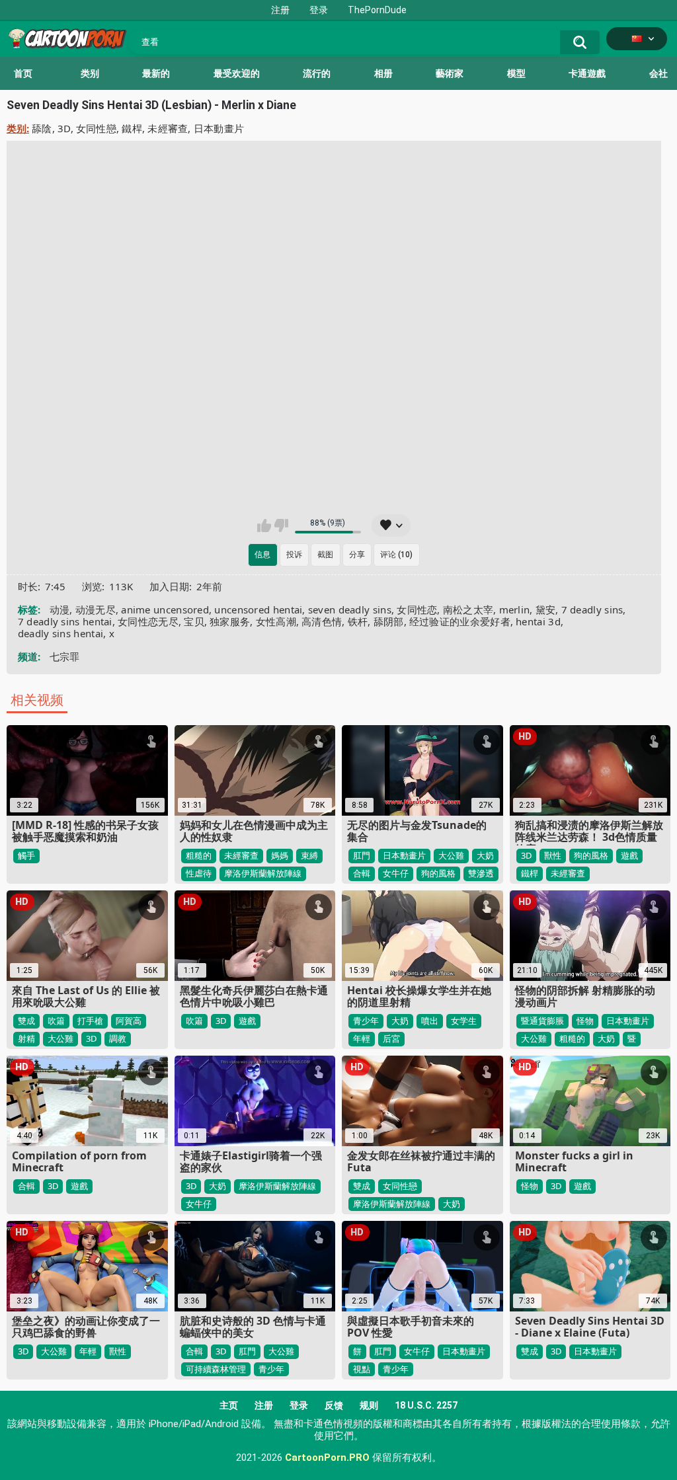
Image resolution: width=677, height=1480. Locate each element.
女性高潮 (276, 621)
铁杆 (358, 621)
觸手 (26, 855)
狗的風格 (438, 873)
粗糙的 (199, 855)
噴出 (429, 1021)
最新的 (156, 73)
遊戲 (629, 855)
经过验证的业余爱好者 (459, 621)
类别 (90, 73)
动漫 (60, 609)
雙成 (26, 1021)
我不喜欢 (281, 525)
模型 (516, 73)
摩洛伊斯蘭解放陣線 (262, 873)
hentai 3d (538, 621)
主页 (228, 1405)
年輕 (361, 1038)
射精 (26, 1038)
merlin (514, 609)
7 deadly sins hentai (65, 621)
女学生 (464, 1021)
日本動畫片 (219, 128)
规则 (369, 1405)
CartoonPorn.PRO (327, 1457)
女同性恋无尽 (148, 621)
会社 (658, 73)
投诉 (294, 554)
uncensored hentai (258, 609)
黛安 (546, 609)
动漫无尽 (95, 609)
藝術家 (449, 73)
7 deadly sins (592, 609)
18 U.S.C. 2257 (426, 1405)
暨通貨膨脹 (542, 1021)
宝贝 (194, 621)
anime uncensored (165, 609)
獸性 (552, 855)
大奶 (485, 855)
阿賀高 (128, 1021)
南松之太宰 (468, 609)
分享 (357, 554)
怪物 (585, 1021)
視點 (361, 1369)
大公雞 (451, 855)
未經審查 (167, 128)
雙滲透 (481, 873)
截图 (325, 554)
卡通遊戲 (587, 73)
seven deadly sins (349, 609)
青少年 (366, 1021)
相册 (383, 73)
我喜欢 (264, 525)
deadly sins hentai (60, 633)
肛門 (361, 855)
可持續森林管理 (216, 1369)
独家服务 (230, 621)
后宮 (391, 1038)
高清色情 (321, 621)
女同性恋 (417, 609)
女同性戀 (96, 128)
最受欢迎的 (237, 73)
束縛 (309, 855)
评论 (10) (396, 554)
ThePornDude (377, 10)
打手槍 (90, 1021)
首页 (23, 73)
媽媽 (279, 855)
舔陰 (42, 128)
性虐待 (199, 873)
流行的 (317, 73)
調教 (117, 1038)
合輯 (361, 873)
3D (64, 128)
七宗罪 (65, 656)
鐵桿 (132, 128)
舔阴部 (389, 621)
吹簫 (56, 1021)
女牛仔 (396, 873)
